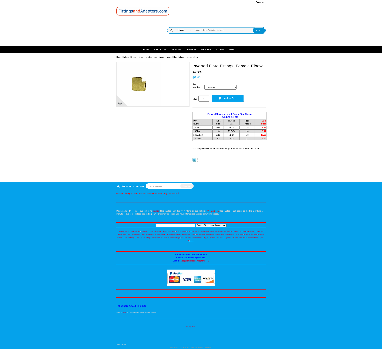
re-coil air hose (197, 238)
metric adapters (157, 238)
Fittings (219, 49)
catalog (156, 211)
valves (192, 241)
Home (146, 49)
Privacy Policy (191, 327)
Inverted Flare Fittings (154, 57)
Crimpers (191, 49)
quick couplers (186, 238)
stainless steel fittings (239, 238)
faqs (124, 234)
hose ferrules (229, 234)
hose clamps (219, 234)
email (124, 312)
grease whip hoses (188, 234)
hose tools (239, 234)
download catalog (248, 231)
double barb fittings (234, 231)
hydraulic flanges (129, 238)
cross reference (220, 231)
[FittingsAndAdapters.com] (142, 11)
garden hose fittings (174, 234)
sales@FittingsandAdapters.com (194, 261)
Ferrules (206, 49)
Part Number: (197, 86)
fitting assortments (134, 234)
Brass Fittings (137, 57)
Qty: (194, 99)
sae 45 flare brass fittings (215, 238)
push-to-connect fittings (172, 238)
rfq (205, 238)
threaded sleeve (254, 238)
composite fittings (193, 231)
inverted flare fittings (144, 238)
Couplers (176, 49)
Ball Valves (160, 49)
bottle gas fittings (155, 231)
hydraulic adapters (250, 234)
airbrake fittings (124, 231)
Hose (231, 49)
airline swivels (135, 231)
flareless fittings (160, 234)
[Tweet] (194, 161)
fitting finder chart (148, 234)
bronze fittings (181, 231)
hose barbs (210, 234)
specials (228, 238)
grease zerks (200, 234)
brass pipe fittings (169, 231)
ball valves (144, 231)
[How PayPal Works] (191, 285)
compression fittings (207, 231)
